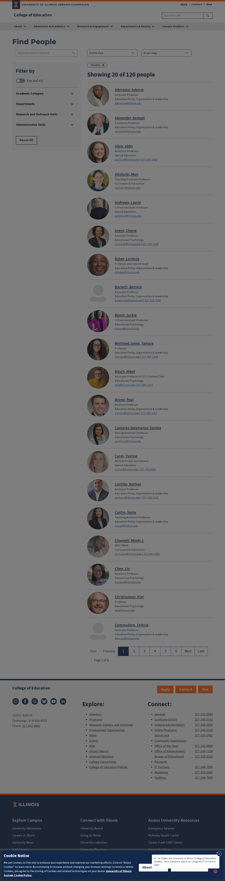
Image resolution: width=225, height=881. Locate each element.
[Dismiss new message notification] (219, 854)
